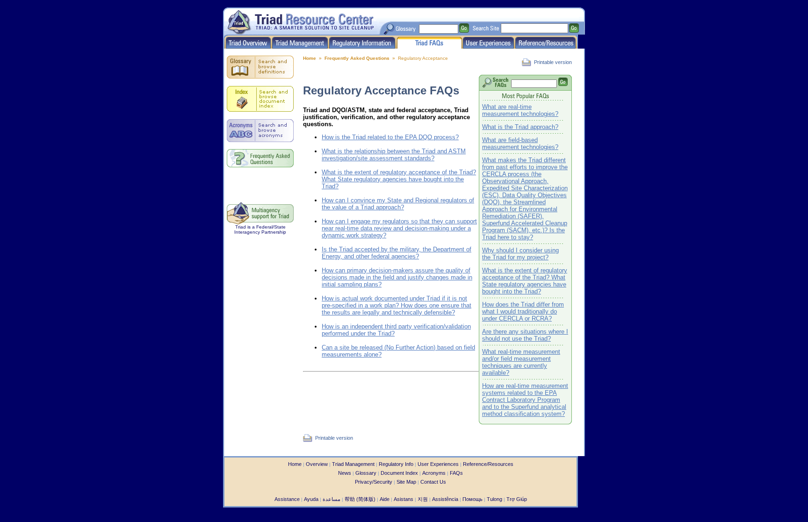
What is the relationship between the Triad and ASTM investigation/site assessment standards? (394, 155)
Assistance (287, 499)
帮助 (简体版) (360, 499)
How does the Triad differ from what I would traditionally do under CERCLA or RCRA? (523, 311)
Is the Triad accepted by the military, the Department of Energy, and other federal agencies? (396, 253)
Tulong (494, 499)
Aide (385, 499)
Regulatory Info (396, 464)
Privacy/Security (373, 482)
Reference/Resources (488, 464)
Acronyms (434, 473)
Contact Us (433, 482)
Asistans (403, 499)
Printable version (553, 62)
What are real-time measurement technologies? (520, 110)
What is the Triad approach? (520, 126)
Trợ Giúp (516, 499)
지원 (423, 499)
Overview (317, 464)
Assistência (445, 499)
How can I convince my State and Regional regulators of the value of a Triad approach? (398, 204)
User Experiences (438, 464)
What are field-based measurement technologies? (520, 143)
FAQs (456, 473)
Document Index (399, 473)
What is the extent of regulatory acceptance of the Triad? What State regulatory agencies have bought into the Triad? (524, 281)
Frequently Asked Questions (357, 58)
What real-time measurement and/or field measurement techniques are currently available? (521, 362)
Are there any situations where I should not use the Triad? (525, 335)
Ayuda (311, 499)
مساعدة (331, 499)
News (344, 473)
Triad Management (353, 464)
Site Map (406, 482)
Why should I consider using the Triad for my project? (520, 254)
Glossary (365, 473)
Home (309, 58)
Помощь (472, 499)
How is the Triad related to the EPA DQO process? (390, 137)
